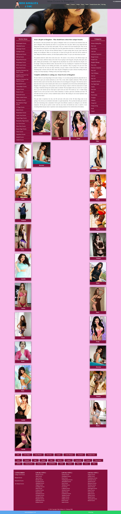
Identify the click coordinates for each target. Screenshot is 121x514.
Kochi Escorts (65, 500)
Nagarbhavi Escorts (20, 134)
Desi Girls (93, 89)
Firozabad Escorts (40, 481)
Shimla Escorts (91, 495)
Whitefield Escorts (20, 46)
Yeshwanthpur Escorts (21, 86)
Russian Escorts (18, 477)
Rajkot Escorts (91, 493)
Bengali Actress (94, 57)
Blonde (43, 460)
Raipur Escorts (91, 490)
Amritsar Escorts (66, 490)
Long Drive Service (95, 81)
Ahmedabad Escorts (66, 481)
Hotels (87, 4)
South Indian (94, 48)
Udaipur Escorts (65, 497)
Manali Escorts (91, 497)
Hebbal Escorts (19, 110)
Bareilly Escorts (39, 479)
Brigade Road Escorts (21, 59)
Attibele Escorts (20, 139)
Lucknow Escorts (40, 490)
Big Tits (59, 460)
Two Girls (49, 454)
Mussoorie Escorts (92, 483)
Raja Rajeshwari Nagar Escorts (21, 103)
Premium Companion (96, 67)
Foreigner (93, 97)
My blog (103, 4)
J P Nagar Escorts (20, 107)
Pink (51, 460)
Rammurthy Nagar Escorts (22, 120)
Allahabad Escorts (40, 483)
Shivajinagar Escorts (21, 62)
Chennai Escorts (65, 474)
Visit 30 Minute (94, 73)
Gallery (78, 4)
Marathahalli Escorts (21, 83)
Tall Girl (93, 76)
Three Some (98, 460)
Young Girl (93, 103)
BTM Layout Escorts (21, 65)
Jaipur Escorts (65, 492)
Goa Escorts (64, 486)
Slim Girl (93, 78)
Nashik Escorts (91, 476)
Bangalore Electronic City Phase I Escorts (22, 71)
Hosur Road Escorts (20, 67)
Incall (92, 108)
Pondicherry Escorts (92, 478)
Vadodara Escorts (66, 485)
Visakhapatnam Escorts (67, 479)
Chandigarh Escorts (66, 476)
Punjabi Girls (94, 59)
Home (68, 4)
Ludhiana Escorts (66, 488)
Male (35, 460)
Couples (58, 454)
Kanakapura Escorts (20, 100)
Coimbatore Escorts (66, 493)
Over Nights (27, 454)
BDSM (18, 463)
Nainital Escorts (91, 481)
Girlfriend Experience (96, 54)
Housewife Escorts (19, 480)
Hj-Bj (61, 463)
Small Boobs (52, 463)
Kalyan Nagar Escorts (21, 129)
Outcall (92, 111)
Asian (18, 460)
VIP (18, 454)
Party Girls (93, 65)
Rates (82, 4)
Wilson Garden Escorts (21, 97)
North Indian (94, 95)
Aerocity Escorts (39, 497)
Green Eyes (78, 460)
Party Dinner (41, 463)
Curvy (86, 463)
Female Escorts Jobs (95, 4)
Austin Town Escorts (21, 115)
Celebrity (93, 100)
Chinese (88, 460)
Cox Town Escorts (20, 123)
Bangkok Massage (95, 62)
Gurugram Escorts (40, 495)
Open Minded (38, 454)
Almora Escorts (91, 486)
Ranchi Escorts (91, 500)
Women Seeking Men (96, 43)
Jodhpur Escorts (65, 498)
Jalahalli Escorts (20, 137)
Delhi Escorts (39, 476)
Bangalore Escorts (40, 498)
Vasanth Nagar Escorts (21, 118)
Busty (78, 463)
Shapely (70, 463)
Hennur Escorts (19, 92)
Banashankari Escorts (21, 112)
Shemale (27, 460)
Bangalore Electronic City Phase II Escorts (22, 75)
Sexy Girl (93, 70)
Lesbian (68, 460)
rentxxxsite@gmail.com (30, 512)
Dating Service (29, 463)
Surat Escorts (65, 483)
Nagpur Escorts (91, 474)
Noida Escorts (39, 492)
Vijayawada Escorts (92, 498)
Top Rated (80, 454)
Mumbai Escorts (39, 474)
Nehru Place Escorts (21, 126)
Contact (73, 4)
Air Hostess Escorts (19, 483)
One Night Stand (95, 84)
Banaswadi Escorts (20, 94)
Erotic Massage (69, 454)
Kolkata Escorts (39, 502)
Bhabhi (92, 92)
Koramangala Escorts (21, 43)
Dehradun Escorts (92, 479)
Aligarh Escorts (39, 485)
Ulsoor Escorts (19, 131)
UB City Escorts (20, 57)
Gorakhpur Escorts (40, 486)
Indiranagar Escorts (20, 48)
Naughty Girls (91, 454)
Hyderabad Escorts (40, 500)
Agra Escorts (39, 478)
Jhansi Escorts (39, 488)
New (94, 463)
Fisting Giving (94, 105)
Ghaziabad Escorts (40, 493)
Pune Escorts (65, 478)
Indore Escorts (65, 502)
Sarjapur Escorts (20, 89)
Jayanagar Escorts (20, 51)
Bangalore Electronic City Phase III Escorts (22, 80)
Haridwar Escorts (92, 485)
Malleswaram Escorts (21, 54)
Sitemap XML (69, 509)
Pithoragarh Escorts (92, 488)
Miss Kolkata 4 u (61, 509)
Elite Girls (93, 46)
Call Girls (93, 51)
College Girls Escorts (20, 474)
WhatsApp (90, 512)
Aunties (93, 86)
